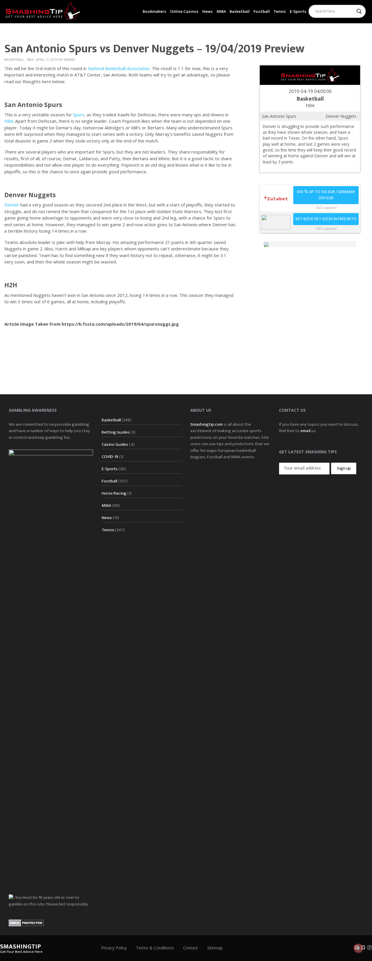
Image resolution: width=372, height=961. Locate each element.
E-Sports (298, 11)
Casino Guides (115, 444)
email (305, 430)
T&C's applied (326, 207)
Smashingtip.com (206, 424)
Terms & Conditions (155, 948)
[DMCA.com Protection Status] (26, 922)
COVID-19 (110, 456)
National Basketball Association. (120, 68)
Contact (190, 948)
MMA (221, 11)
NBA (30, 59)
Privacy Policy (114, 948)
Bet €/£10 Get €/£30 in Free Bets (326, 218)
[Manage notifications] (358, 948)
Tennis (279, 11)
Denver (11, 205)
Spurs (78, 114)
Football (261, 11)
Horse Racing (114, 493)
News (207, 11)
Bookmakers (154, 11)
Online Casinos (184, 11)
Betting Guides (116, 432)
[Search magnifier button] (359, 11)
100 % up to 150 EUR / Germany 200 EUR (326, 195)
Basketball (240, 11)
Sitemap (215, 948)
